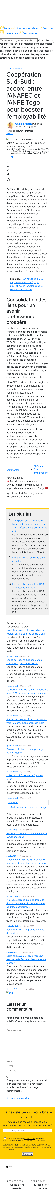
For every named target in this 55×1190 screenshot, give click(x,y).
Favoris (48, 28)
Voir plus (13, 802)
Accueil (9, 68)
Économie (18, 68)
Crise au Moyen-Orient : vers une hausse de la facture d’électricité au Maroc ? (26, 959)
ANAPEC (38, 465)
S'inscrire (27, 1154)
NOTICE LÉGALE (29, 1139)
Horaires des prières (27, 28)
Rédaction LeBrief (13, 926)
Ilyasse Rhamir (12, 656)
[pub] (9, 992)
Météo (7, 28)
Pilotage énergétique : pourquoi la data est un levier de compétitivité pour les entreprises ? (25, 903)
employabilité (41, 472)
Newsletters (11, 33)
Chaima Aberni (23, 123)
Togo (36, 469)
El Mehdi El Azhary (14, 989)
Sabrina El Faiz (12, 830)
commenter (12, 469)
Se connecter (30, 33)
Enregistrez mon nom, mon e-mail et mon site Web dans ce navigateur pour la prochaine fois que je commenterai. (26, 1085)
